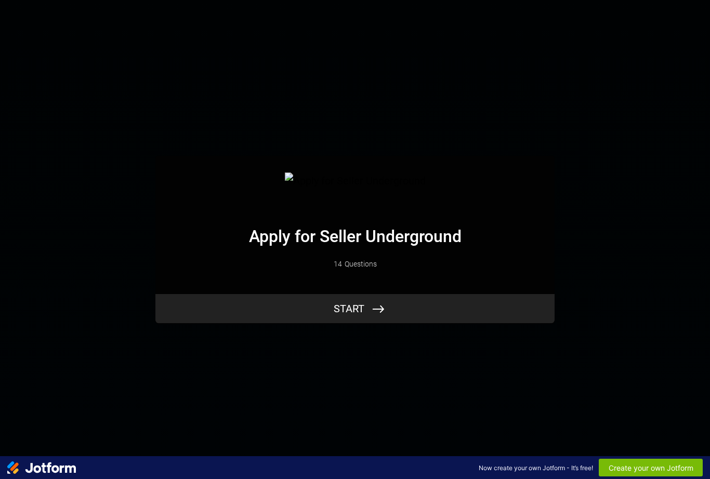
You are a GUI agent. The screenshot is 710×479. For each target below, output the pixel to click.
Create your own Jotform (651, 467)
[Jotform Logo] (41, 467)
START (349, 308)
